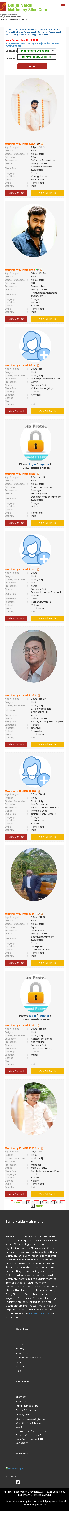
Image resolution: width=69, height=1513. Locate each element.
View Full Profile (47, 192)
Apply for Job (23, 1353)
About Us (21, 1401)
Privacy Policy (23, 1414)
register (43, 464)
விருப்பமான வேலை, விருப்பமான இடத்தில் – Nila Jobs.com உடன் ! (30, 1423)
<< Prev (17, 1202)
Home (19, 1344)
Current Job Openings (28, 1357)
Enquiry (20, 1348)
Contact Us (22, 1366)
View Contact (16, 192)
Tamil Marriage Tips (27, 1405)
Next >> (40, 1205)
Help (18, 1371)
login (32, 464)
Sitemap (21, 1396)
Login (19, 1362)
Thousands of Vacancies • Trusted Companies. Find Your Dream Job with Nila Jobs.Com (31, 1437)
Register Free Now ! (39, 1313)
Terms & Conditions (27, 1410)
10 (32, 1205)
